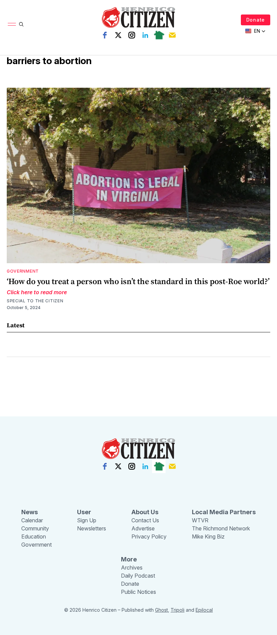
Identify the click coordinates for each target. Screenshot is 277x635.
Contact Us (145, 520)
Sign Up (86, 520)
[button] (255, 31)
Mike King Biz (208, 536)
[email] (172, 35)
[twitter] (118, 35)
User (84, 512)
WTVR (200, 520)
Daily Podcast (138, 575)
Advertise (143, 528)
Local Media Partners (224, 512)
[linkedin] (145, 35)
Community (35, 528)
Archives (132, 567)
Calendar (32, 520)
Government (23, 271)
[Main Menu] (12, 24)
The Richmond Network (221, 528)
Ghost (161, 610)
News (29, 512)
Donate (255, 20)
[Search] (21, 24)
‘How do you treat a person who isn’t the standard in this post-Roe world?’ (138, 281)
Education (33, 536)
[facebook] (104, 35)
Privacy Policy (149, 536)
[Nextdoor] (159, 35)
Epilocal (204, 610)
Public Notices (138, 591)
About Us (144, 512)
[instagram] (131, 35)
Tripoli (177, 610)
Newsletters (91, 528)
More (129, 559)
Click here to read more (37, 292)
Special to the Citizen (35, 300)
